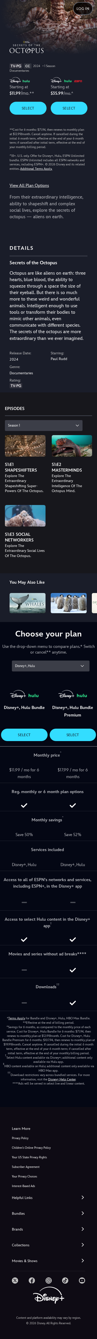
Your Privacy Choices (24, 1176)
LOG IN (83, 8)
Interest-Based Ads (23, 1186)
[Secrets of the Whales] (28, 603)
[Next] (88, 602)
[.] (15, 1280)
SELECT (28, 108)
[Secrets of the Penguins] (69, 603)
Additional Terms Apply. (36, 169)
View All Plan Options (29, 185)
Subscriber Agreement (26, 1167)
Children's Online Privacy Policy (31, 1148)
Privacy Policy (20, 1138)
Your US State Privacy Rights (29, 1157)
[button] (48, 1198)
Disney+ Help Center (62, 1079)
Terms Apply (16, 1018)
